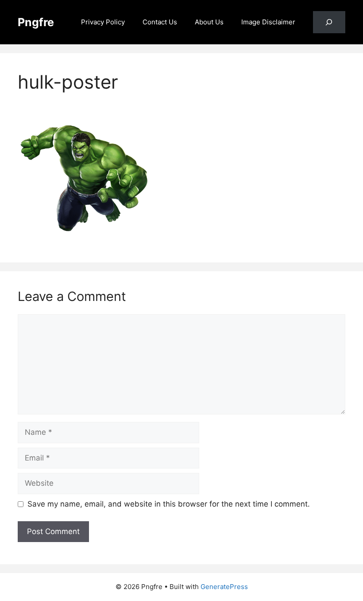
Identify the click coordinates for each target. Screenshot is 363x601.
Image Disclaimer (268, 22)
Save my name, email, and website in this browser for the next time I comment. (168, 504)
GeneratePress (224, 586)
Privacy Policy (103, 22)
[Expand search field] (329, 22)
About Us (209, 22)
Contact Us (160, 22)
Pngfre (36, 22)
